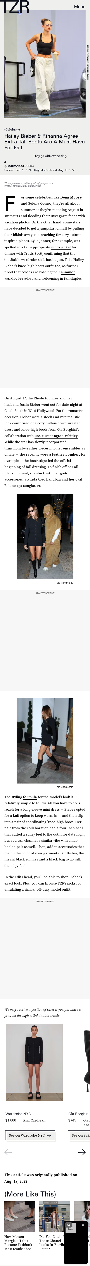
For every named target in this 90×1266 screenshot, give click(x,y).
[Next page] (82, 1152)
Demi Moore (71, 197)
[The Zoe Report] (14, 6)
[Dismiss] (83, 1225)
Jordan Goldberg (21, 165)
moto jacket (61, 247)
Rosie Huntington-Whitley (56, 435)
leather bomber (65, 454)
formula (30, 796)
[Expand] (68, 1225)
